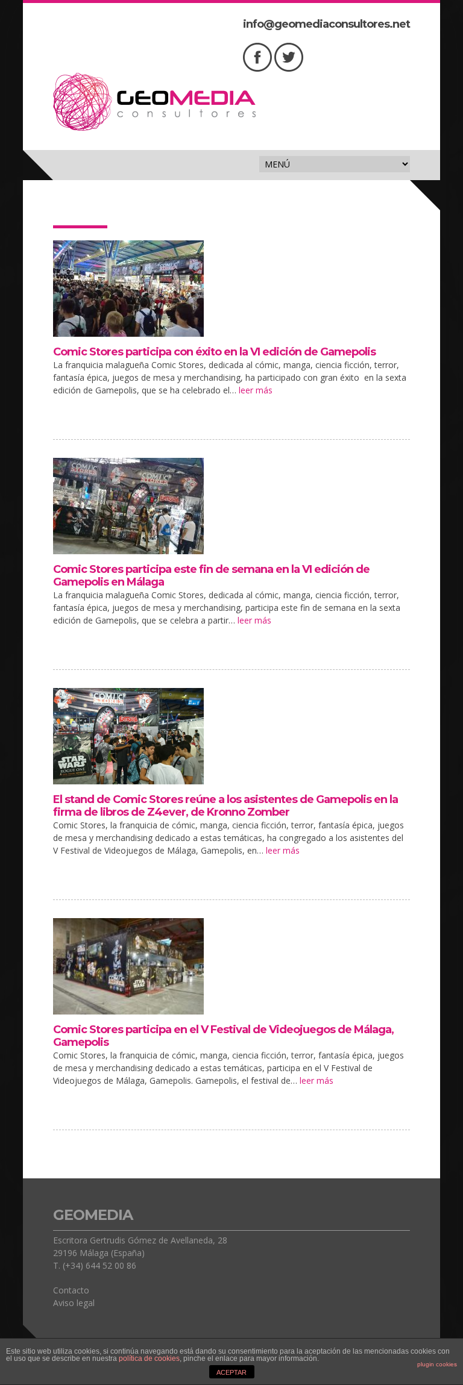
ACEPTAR (231, 1372)
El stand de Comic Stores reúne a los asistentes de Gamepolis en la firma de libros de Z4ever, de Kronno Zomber (225, 806)
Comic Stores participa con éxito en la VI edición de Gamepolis (214, 351)
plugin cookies (437, 1364)
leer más (255, 390)
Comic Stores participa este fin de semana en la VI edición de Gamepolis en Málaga (211, 576)
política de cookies (149, 1358)
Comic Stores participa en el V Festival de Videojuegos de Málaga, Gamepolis (223, 1036)
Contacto (71, 1290)
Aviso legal (74, 1302)
